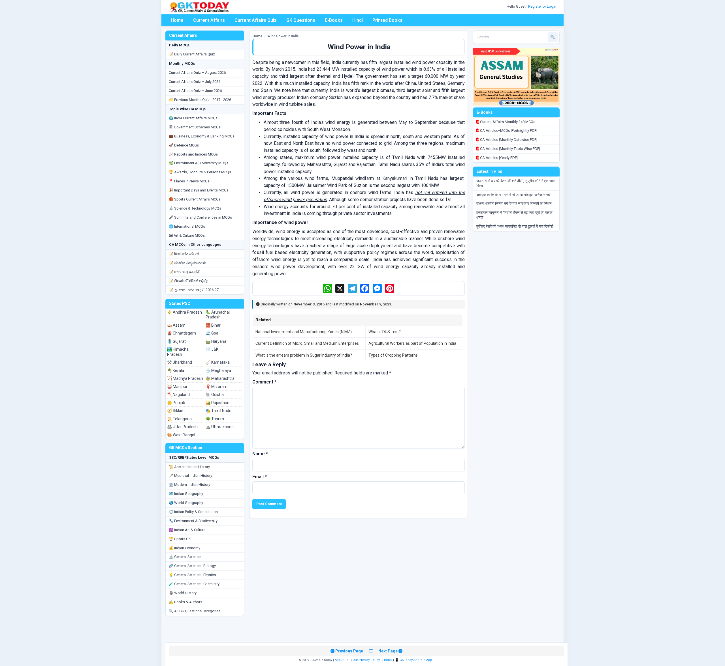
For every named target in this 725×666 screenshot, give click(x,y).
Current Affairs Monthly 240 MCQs (507, 122)
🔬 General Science (185, 557)
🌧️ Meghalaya (218, 370)
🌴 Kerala (175, 370)
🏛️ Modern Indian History (189, 484)
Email (259, 476)
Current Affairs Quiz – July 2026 (194, 81)
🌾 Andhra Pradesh (184, 312)
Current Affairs (209, 20)
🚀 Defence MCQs (184, 145)
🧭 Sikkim (176, 410)
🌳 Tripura (215, 419)
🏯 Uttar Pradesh (182, 426)
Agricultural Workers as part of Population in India (412, 343)
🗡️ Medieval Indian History (190, 475)
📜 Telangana (179, 419)
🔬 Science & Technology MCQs (195, 208)
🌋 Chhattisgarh (181, 333)
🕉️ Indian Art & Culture (187, 530)
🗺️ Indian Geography (186, 494)
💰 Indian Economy (184, 548)
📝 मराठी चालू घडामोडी (184, 272)
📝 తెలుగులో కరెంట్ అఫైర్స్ (188, 281)
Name (260, 453)
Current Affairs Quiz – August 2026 (197, 72)
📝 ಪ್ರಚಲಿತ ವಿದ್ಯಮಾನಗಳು (187, 263)
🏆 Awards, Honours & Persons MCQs (200, 172)
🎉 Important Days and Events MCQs (199, 190)
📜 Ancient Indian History (189, 467)
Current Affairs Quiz (255, 20)
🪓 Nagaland (178, 394)
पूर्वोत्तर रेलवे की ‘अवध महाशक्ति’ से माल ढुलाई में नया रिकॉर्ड (514, 226)
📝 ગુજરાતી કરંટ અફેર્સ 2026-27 (194, 290)
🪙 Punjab (176, 402)
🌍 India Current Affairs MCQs (193, 118)
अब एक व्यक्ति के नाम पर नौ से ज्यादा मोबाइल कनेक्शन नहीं (513, 195)
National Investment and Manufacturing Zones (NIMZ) (303, 331)
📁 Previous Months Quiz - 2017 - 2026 (200, 100)
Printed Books (387, 20)
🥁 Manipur (177, 386)
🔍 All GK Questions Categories (194, 611)
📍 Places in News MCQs (189, 181)
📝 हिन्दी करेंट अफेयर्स (184, 254)
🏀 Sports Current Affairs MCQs (195, 199)
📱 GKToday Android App (414, 660)
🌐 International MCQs (187, 226)
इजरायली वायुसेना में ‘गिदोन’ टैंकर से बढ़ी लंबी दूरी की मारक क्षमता (514, 214)
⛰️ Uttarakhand (220, 426)
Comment (264, 382)
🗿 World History (183, 593)
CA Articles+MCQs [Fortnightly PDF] (508, 130)
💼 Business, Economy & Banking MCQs (201, 136)
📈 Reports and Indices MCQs (193, 154)
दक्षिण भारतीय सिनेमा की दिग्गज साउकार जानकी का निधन (513, 203)
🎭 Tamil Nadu (218, 410)
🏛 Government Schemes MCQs (195, 127)
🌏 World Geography (186, 503)
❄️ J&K (212, 349)
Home (177, 20)
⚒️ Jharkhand (179, 362)
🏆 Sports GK (180, 539)
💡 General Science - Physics (192, 575)
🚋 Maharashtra (220, 378)
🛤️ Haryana (216, 341)
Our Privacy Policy (366, 660)
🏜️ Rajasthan (217, 402)
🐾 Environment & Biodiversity (193, 521)
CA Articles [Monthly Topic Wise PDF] (509, 148)
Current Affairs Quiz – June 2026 (195, 91)
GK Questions (300, 20)
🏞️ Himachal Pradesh (178, 352)
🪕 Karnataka (218, 362)
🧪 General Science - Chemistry (194, 584)
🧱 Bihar (213, 325)
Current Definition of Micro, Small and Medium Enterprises (307, 343)
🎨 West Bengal (181, 435)
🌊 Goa (212, 333)
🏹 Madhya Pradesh (185, 378)
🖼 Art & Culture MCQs (187, 235)
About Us (341, 660)
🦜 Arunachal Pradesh (218, 315)
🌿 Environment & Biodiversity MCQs (198, 163)
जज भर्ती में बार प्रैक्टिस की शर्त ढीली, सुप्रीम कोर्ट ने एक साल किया (515, 183)
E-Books (334, 20)
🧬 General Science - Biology (192, 566)
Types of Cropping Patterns (393, 355)
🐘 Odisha (215, 394)
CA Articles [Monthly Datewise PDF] (508, 139)
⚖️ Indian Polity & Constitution (193, 512)
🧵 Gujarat (176, 341)
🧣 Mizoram (216, 386)
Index (388, 660)
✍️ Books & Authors (185, 602)
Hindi (357, 20)
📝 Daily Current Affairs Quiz (192, 54)
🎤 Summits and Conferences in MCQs (200, 217)
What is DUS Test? (384, 331)
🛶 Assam (176, 325)
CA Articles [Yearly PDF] (498, 158)
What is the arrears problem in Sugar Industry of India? (303, 355)
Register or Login (542, 6)
